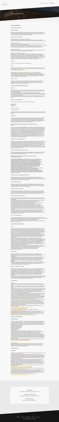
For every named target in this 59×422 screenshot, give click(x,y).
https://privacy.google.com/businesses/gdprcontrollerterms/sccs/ (21, 367)
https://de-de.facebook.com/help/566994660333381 (19, 308)
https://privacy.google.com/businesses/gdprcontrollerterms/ (20, 366)
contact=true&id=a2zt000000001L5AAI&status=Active (19, 374)
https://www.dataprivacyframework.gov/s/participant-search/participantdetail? (23, 373)
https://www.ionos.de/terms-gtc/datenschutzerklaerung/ (20, 340)
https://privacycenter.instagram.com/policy (18, 310)
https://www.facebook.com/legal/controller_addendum (20, 299)
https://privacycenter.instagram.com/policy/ (18, 307)
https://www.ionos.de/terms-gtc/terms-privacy (18, 70)
